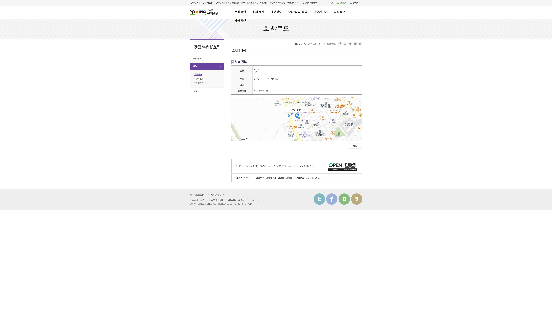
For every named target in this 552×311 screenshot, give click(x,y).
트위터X (345, 44)
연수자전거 (320, 12)
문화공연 (240, 12)
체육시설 (240, 20)
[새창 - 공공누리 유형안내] (342, 166)
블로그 (350, 44)
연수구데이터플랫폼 (309, 3)
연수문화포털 (233, 3)
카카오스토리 (356, 199)
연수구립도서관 (261, 3)
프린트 (360, 44)
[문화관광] (332, 3)
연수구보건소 (246, 3)
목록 (355, 146)
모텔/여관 (198, 79)
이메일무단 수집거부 (216, 195)
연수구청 (194, 3)
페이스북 (340, 44)
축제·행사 (258, 12)
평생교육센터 (292, 3)
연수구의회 (220, 3)
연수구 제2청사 (207, 3)
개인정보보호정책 (197, 195)
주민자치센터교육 (277, 3)
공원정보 (339, 12)
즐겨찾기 (355, 44)
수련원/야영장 (200, 83)
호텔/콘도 (198, 74)
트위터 (319, 199)
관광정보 (276, 12)
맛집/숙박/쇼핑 (297, 12)
